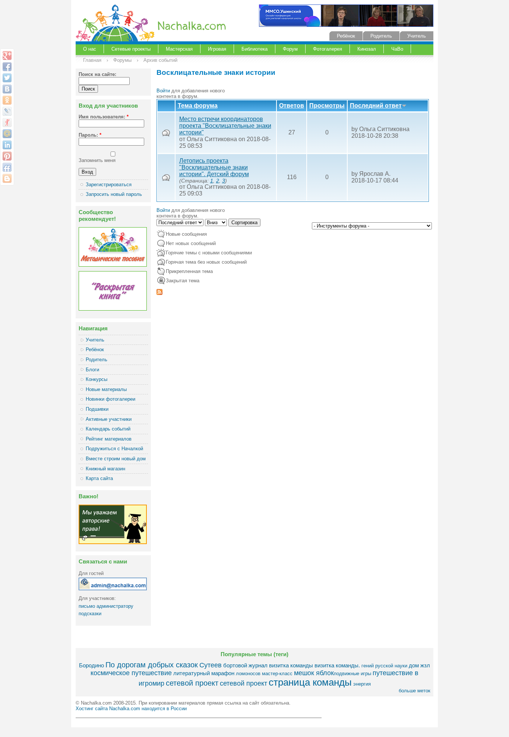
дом (414, 665)
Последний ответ (376, 105)
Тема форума (198, 105)
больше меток (414, 690)
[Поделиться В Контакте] (7, 89)
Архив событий (160, 60)
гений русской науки (384, 665)
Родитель (381, 36)
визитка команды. (337, 665)
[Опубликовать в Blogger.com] (7, 178)
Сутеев (210, 665)
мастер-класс (277, 673)
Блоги (92, 369)
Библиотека (254, 49)
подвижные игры (352, 673)
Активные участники (109, 419)
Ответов (291, 105)
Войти (163, 90)
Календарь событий (108, 429)
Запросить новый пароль (114, 194)
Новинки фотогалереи (110, 399)
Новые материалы (106, 389)
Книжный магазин (105, 468)
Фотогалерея (327, 49)
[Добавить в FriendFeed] (7, 167)
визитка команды (291, 665)
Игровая (217, 49)
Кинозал (366, 49)
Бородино (91, 665)
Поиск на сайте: (97, 74)
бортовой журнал (245, 665)
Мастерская (179, 49)
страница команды (310, 682)
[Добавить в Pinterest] (7, 156)
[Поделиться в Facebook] (7, 66)
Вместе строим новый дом (116, 458)
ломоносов (248, 673)
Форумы (122, 60)
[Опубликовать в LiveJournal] (7, 111)
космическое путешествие (131, 673)
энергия (362, 684)
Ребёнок (346, 36)
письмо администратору (106, 606)
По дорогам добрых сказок (151, 664)
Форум (290, 49)
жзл (425, 665)
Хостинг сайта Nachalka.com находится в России (131, 708)
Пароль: (90, 135)
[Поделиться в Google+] (7, 55)
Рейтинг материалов (109, 439)
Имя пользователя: (104, 117)
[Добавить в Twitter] (7, 77)
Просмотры (327, 105)
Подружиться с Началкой (114, 448)
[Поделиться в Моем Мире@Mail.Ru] (7, 133)
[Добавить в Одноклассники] (7, 100)
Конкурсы (96, 379)
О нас (89, 49)
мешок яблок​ (314, 673)
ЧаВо (397, 49)
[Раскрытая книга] (113, 309)
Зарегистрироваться (109, 184)
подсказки (90, 613)
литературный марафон (203, 673)
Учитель (416, 36)
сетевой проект (192, 683)
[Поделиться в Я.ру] (7, 122)
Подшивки (97, 409)
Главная (92, 60)
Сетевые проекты (131, 49)
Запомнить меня (97, 160)
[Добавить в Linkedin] (7, 144)
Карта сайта (99, 478)
